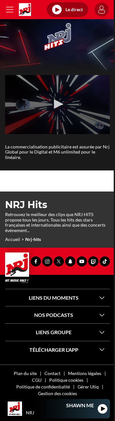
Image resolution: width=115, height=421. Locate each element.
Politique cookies (66, 380)
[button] (57, 104)
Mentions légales (84, 373)
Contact (52, 373)
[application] (57, 104)
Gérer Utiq (88, 386)
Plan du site (25, 373)
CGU (37, 380)
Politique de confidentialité (43, 386)
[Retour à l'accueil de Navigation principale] (25, 9)
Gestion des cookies (57, 393)
